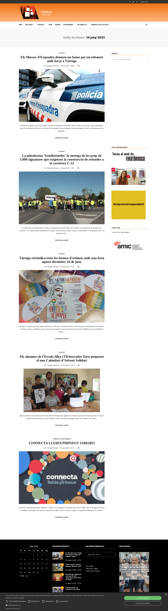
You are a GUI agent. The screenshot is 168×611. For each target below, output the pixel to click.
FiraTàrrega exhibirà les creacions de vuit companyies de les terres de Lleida (73, 576)
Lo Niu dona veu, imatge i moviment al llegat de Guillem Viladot (73, 554)
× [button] (166, 594)
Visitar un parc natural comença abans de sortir (73, 565)
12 (21, 564)
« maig (21, 576)
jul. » (27, 576)
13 (25, 564)
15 (33, 564)
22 (34, 568)
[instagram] (137, 1)
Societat (62, 53)
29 (34, 572)
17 (42, 564)
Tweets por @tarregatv (120, 232)
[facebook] (130, 1)
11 (46, 559)
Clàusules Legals (92, 568)
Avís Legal (89, 566)
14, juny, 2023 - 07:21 (67, 448)
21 (29, 568)
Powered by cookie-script (13, 608)
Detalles (21, 598)
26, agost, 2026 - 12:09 (73, 570)
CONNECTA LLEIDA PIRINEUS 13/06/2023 (62, 443)
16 (38, 564)
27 (25, 572)
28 (29, 572)
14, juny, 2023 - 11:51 (67, 168)
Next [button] (149, 574)
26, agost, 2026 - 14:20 (73, 560)
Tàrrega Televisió (53, 66)
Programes (68, 25)
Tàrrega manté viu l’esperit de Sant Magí (72, 588)
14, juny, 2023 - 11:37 (67, 266)
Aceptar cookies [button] (143, 598)
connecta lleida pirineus (62, 439)
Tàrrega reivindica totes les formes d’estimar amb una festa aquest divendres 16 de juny (61, 260)
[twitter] (133, 1)
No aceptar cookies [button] (143, 603)
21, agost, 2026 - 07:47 (73, 583)
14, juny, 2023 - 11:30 (67, 365)
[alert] (84, 601)
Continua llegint (62, 138)
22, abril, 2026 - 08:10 (134, 579)
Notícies (29, 25)
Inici (20, 25)
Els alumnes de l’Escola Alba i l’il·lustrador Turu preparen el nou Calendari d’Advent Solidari (62, 358)
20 (25, 568)
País (50, 25)
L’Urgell (40, 25)
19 (21, 568)
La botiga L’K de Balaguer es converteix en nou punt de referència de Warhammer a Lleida (134, 569)
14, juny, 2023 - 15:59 (67, 66)
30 (38, 572)
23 (38, 568)
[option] (134, 572)
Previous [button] (119, 574)
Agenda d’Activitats (100, 25)
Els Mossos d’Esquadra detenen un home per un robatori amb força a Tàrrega (62, 59)
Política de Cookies (93, 571)
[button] (57, 605)
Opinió (57, 25)
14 (29, 564)
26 (21, 572)
